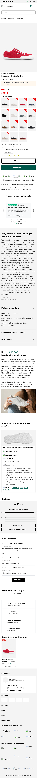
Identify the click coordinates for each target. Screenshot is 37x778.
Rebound (15, 485)
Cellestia (6, 488)
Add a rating (17, 523)
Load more (17, 577)
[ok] (33, 12)
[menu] (34, 6)
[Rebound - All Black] (32, 123)
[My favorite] (21, 6)
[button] (18, 306)
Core (26, 485)
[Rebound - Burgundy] (23, 135)
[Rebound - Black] (14, 135)
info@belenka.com (14, 688)
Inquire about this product (17, 527)
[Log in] (26, 6)
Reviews (5, 497)
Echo (21, 485)
